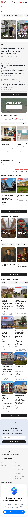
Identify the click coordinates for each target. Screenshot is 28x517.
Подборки (4, 468)
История (12, 123)
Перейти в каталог (14, 415)
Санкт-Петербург (13, 282)
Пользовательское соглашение (20, 470)
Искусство (4, 123)
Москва (4, 282)
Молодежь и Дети (21, 123)
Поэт (18, 244)
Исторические (18, 15)
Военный (24, 244)
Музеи (3, 462)
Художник (4, 244)
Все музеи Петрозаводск (14, 211)
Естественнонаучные (7, 15)
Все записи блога (14, 94)
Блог (2, 470)
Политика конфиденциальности (20, 466)
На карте (3, 465)
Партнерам (18, 473)
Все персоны (14, 274)
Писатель (12, 244)
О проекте (18, 462)
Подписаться (14, 441)
